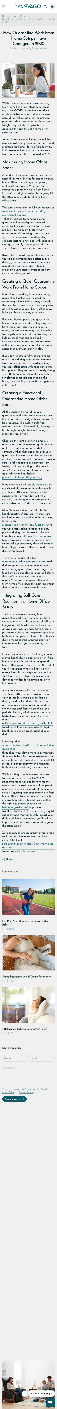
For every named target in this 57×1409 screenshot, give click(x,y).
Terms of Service (26, 1092)
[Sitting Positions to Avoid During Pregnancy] (28, 952)
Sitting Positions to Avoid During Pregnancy (26, 976)
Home (5, 16)
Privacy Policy (8, 1092)
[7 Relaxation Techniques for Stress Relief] (28, 1005)
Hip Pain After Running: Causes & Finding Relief (25, 923)
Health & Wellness (19, 16)
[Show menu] (3, 6)
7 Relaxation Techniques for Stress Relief (24, 1029)
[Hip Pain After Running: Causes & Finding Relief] (28, 897)
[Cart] (52, 6)
